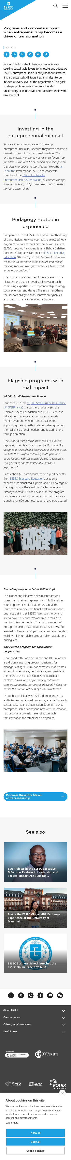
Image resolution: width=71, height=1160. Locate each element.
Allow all (35, 1133)
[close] (62, 1093)
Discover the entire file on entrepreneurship (24, 797)
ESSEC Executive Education (26, 478)
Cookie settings (35, 1150)
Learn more (12, 1122)
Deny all (35, 1142)
